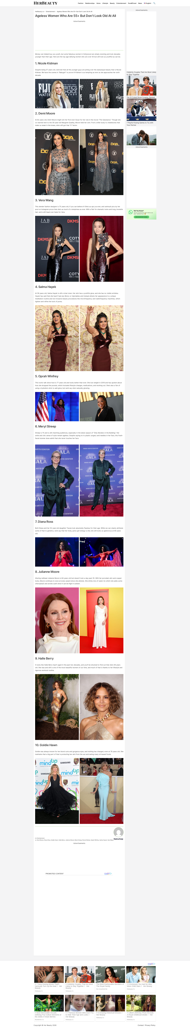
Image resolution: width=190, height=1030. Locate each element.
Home (98, 3)
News (140, 3)
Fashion (80, 3)
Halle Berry (62, 840)
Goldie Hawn (54, 840)
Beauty (112, 3)
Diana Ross (47, 840)
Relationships (90, 3)
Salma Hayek (103, 840)
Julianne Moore (69, 840)
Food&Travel (132, 3)
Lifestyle (105, 3)
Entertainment (121, 3)
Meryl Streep (78, 840)
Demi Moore (40, 840)
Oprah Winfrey (95, 840)
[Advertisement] (79, 36)
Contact (141, 1025)
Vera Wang (110, 840)
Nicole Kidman (86, 840)
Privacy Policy (150, 1025)
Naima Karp (118, 839)
